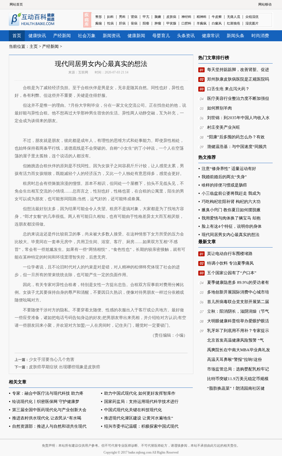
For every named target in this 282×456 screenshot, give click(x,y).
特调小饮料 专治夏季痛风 (230, 263)
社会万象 (87, 35)
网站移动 (265, 4)
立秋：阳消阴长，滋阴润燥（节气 (238, 311)
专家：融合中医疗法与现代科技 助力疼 (47, 393)
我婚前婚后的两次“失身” (224, 177)
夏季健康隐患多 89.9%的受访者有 (238, 282)
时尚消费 (260, 35)
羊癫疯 (202, 23)
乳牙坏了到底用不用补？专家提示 (238, 330)
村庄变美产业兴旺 (223, 127)
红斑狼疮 (233, 23)
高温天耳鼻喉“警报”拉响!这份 (234, 359)
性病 (110, 23)
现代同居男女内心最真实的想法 (230, 234)
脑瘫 (157, 17)
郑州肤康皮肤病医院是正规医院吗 (238, 79)
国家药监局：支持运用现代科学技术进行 (141, 401)
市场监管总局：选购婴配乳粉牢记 (238, 369)
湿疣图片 (252, 23)
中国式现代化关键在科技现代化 (133, 410)
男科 (122, 17)
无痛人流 (233, 17)
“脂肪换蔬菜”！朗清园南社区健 (236, 388)
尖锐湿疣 (252, 17)
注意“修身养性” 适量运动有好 (229, 168)
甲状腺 (171, 23)
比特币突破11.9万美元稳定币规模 (238, 379)
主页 (33, 46)
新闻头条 (235, 35)
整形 (98, 17)
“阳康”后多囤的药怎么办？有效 (236, 137)
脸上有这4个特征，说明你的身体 (232, 226)
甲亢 (146, 17)
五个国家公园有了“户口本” (231, 273)
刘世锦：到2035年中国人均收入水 (238, 118)
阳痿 (146, 23)
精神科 (202, 17)
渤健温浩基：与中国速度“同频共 (237, 146)
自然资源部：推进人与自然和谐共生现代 (49, 426)
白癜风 (217, 23)
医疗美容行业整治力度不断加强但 (238, 98)
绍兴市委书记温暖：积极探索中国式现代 (141, 426)
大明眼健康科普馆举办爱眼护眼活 (238, 321)
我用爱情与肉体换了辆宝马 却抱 (231, 218)
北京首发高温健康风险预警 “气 (235, 340)
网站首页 (16, 4)
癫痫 (98, 23)
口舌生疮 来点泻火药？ (228, 89)
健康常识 (210, 35)
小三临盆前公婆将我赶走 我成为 (231, 193)
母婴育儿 (161, 35)
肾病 (134, 17)
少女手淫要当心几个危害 (51, 359)
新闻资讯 (111, 35)
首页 (16, 35)
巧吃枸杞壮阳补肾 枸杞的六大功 (231, 201)
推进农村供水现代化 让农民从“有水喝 (46, 418)
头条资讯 (186, 35)
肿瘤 (157, 23)
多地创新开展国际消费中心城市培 (238, 292)
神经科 (186, 17)
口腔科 (186, 23)
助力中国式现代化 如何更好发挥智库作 (139, 393)
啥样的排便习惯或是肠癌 (224, 185)
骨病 (134, 23)
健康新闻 (136, 35)
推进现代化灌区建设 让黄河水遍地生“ (138, 418)
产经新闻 (62, 35)
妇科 (110, 17)
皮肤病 (171, 17)
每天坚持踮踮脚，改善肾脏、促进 (238, 69)
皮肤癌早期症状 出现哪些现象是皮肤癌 (64, 367)
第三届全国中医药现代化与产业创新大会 (49, 410)
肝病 (122, 23)
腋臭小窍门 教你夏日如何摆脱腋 (231, 210)
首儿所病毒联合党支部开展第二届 (238, 302)
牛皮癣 (217, 17)
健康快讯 (37, 35)
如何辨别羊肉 (219, 108)
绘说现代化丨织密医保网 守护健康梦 (45, 401)
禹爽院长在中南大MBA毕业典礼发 (238, 350)
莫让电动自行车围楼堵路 (230, 253)
